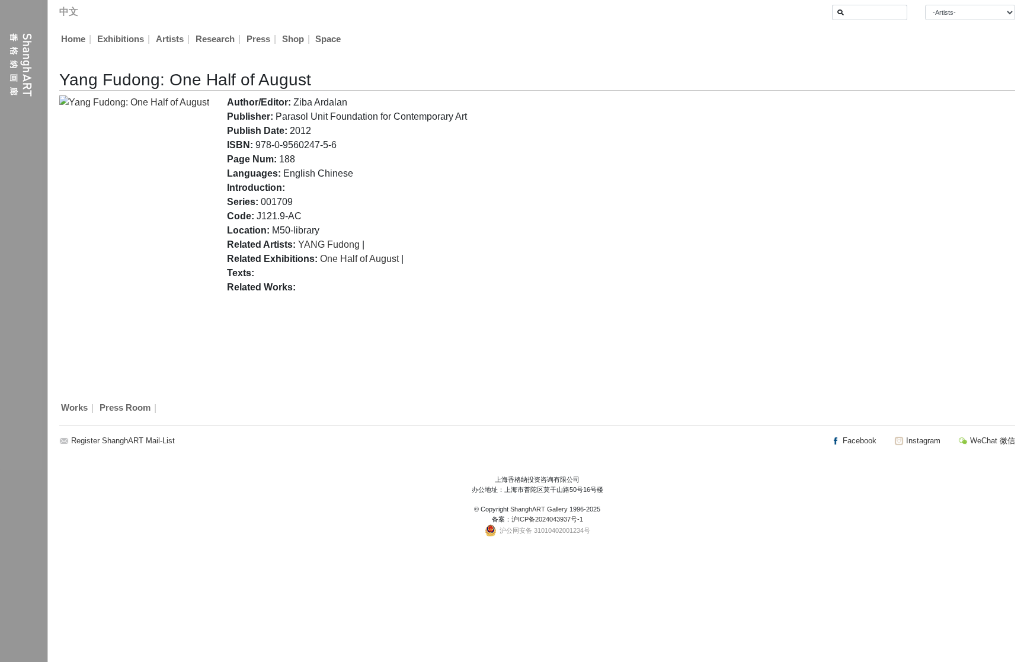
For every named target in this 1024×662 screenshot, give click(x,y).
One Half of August (359, 259)
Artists (170, 39)
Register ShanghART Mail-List (123, 440)
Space (328, 39)
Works (74, 408)
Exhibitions (120, 39)
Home (73, 39)
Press (258, 39)
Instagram (922, 440)
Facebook (858, 440)
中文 (68, 12)
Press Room (125, 408)
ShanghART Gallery (539, 509)
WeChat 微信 (991, 440)
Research (215, 39)
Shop (293, 39)
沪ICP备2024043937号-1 (547, 519)
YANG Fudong (329, 244)
